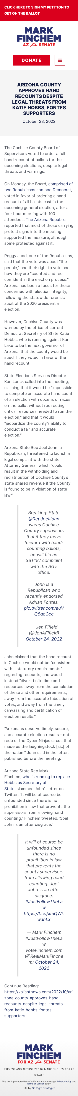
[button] (31, 60)
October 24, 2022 (44, 639)
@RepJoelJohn (43, 518)
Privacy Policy (64, 1081)
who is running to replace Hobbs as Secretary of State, (37, 782)
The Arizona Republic (45, 219)
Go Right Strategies (43, 1088)
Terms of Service (35, 1083)
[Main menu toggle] (60, 60)
